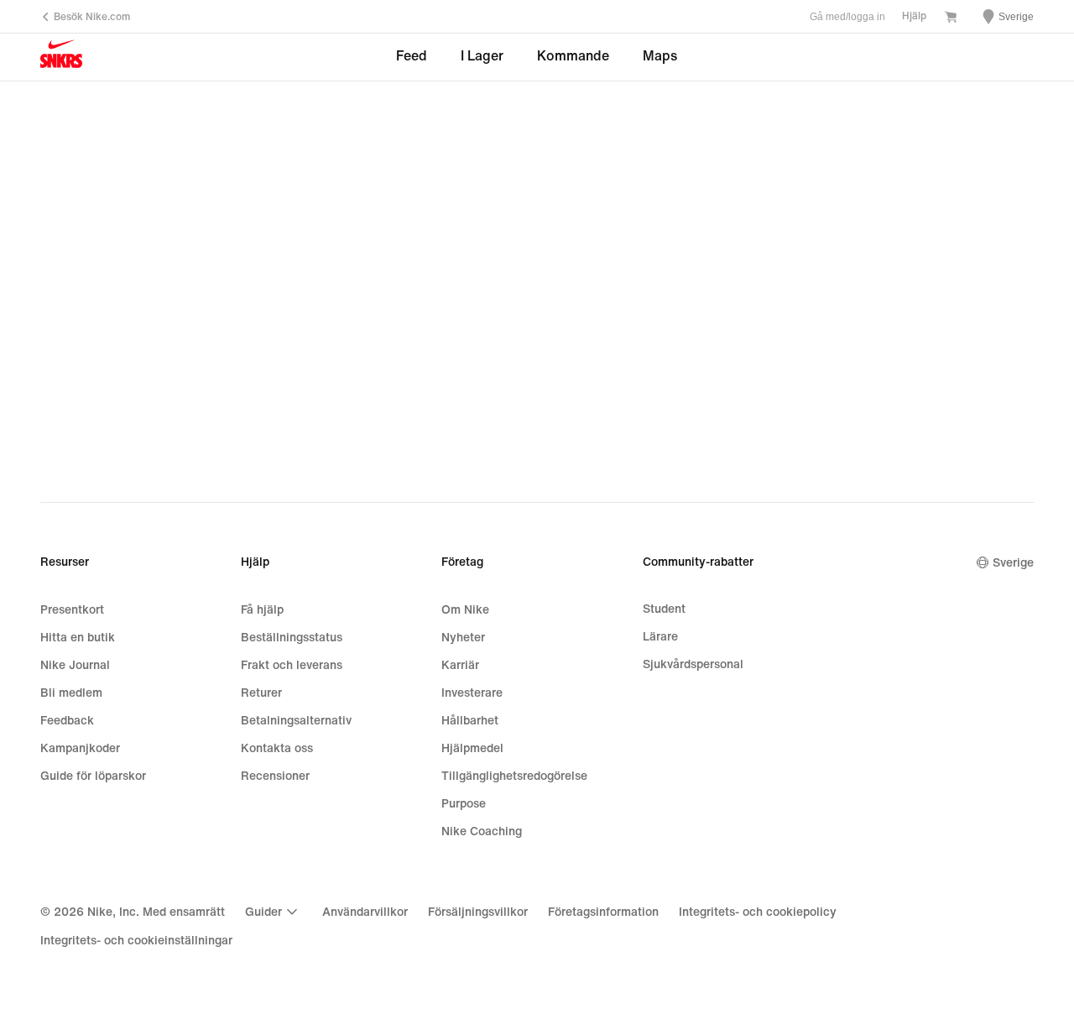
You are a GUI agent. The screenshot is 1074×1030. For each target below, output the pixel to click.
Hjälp (914, 16)
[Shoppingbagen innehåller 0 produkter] (950, 18)
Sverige (1013, 563)
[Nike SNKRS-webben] (61, 57)
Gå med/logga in (847, 17)
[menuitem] (273, 912)
